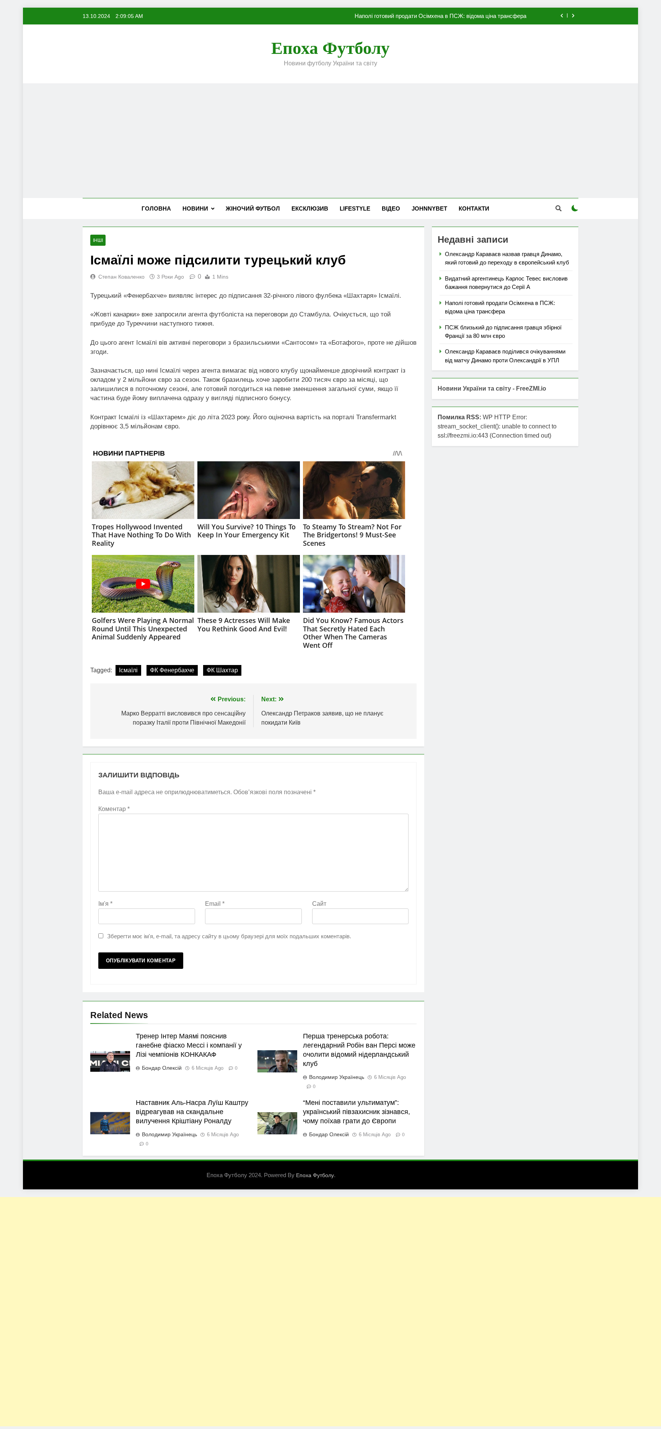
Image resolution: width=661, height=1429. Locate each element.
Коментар (114, 809)
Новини (195, 208)
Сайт (319, 903)
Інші (98, 240)
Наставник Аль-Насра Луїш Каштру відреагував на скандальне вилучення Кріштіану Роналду (192, 1112)
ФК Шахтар (222, 670)
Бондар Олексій (162, 1068)
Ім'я (105, 903)
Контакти (474, 208)
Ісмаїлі (128, 670)
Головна (156, 208)
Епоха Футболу (330, 48)
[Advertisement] (330, 140)
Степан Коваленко (121, 277)
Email (215, 903)
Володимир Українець (336, 1077)
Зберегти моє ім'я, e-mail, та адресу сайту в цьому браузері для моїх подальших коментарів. (229, 936)
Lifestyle (355, 208)
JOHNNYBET (429, 208)
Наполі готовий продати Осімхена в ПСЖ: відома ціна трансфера (440, 16)
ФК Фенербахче (172, 670)
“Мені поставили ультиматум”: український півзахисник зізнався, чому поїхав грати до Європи (356, 1112)
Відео (391, 208)
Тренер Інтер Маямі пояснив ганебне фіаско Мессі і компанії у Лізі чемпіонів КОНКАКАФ (189, 1045)
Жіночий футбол (253, 208)
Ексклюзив (309, 208)
